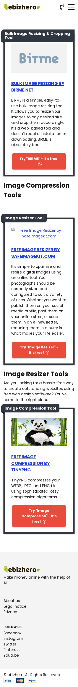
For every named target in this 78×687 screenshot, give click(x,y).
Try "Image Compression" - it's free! (39, 516)
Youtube (11, 655)
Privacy (10, 611)
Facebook (12, 633)
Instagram (13, 638)
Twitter (9, 644)
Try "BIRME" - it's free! (39, 158)
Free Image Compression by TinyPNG (30, 463)
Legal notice (14, 606)
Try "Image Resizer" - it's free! (39, 350)
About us (11, 600)
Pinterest (11, 649)
